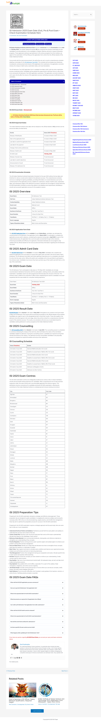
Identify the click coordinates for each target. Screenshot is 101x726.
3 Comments (12, 35)
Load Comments (37, 711)
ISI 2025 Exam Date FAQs (16, 104)
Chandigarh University (29, 44)
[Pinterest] (17, 658)
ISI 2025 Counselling (15, 98)
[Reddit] (19, 658)
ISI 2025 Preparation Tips (16, 102)
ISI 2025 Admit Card (17, 252)
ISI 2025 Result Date (15, 97)
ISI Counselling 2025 (17, 330)
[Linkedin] (15, 658)
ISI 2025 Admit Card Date (16, 93)
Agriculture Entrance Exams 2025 (82, 149)
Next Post (65, 670)
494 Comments (12, 704)
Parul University (40, 44)
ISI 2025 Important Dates (16, 86)
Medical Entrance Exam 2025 (80, 142)
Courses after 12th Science (80, 126)
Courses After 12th (78, 124)
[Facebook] (11, 658)
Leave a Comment (42, 704)
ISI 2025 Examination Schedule (17, 88)
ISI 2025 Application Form (19, 233)
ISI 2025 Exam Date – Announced (18, 84)
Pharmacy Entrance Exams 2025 (81, 147)
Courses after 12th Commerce (81, 129)
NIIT (79, 39)
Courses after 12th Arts (79, 131)
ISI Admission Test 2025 (31, 62)
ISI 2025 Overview (14, 89)
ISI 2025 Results (13, 312)
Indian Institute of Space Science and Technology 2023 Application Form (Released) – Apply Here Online (51, 700)
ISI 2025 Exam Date (15, 95)
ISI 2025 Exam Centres (15, 100)
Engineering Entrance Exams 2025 (82, 139)
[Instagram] (21, 658)
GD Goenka (48, 44)
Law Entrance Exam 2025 (79, 144)
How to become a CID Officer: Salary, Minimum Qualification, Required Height (22, 700)
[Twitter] (13, 658)
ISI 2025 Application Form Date (17, 91)
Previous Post (10, 670)
